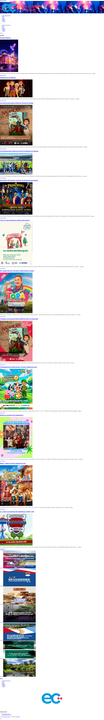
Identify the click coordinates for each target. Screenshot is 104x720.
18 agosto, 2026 (2, 148)
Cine (3, 17)
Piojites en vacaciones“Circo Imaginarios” (12, 415)
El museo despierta (5, 37)
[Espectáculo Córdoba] (22, 12)
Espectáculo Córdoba (6, 716)
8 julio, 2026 (2, 412)
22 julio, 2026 (2, 268)
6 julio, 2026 (2, 461)
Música (3, 18)
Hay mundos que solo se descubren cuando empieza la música (17, 270)
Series (3, 16)
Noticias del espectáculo (6, 15)
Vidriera (3, 20)
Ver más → (94, 73)
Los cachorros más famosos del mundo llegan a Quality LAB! (17, 511)
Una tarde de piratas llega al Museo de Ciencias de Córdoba (16, 103)
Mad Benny (18, 716)
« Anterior (1, 549)
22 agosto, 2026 (2, 75)
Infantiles (3, 19)
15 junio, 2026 (2, 548)
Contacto (3, 21)
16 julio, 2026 (2, 316)
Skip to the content (3, 0)
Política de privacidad (6, 713)
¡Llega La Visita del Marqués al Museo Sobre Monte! (15, 220)
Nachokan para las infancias (8, 77)
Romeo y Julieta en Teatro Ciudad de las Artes (13, 463)
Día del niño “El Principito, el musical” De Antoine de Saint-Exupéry (19, 180)
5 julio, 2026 (2, 509)
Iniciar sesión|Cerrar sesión (6, 714)
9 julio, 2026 (2, 364)
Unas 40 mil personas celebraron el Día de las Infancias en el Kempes (19, 151)
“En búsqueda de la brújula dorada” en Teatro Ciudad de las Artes (18, 367)
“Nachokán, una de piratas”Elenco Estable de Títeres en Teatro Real (19, 319)
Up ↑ (1, 718)
